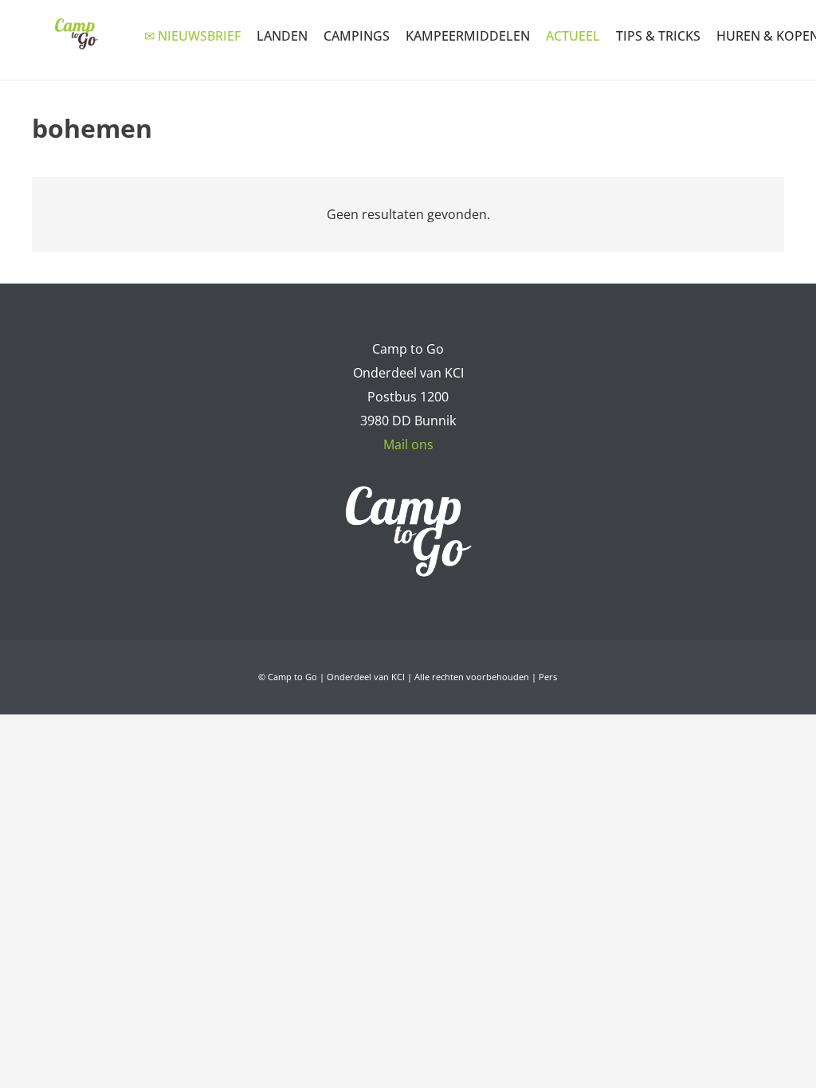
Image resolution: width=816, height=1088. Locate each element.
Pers (548, 677)
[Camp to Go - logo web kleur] (76, 34)
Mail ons (408, 444)
